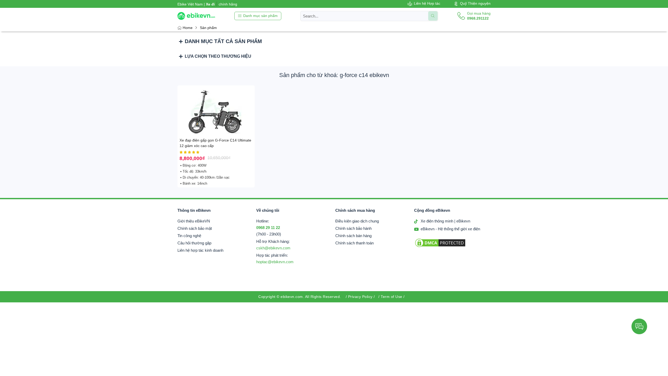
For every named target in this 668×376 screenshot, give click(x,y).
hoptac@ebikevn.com (275, 262)
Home (188, 28)
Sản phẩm (208, 28)
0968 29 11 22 (268, 228)
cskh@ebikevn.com (273, 248)
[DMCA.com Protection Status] (440, 246)
